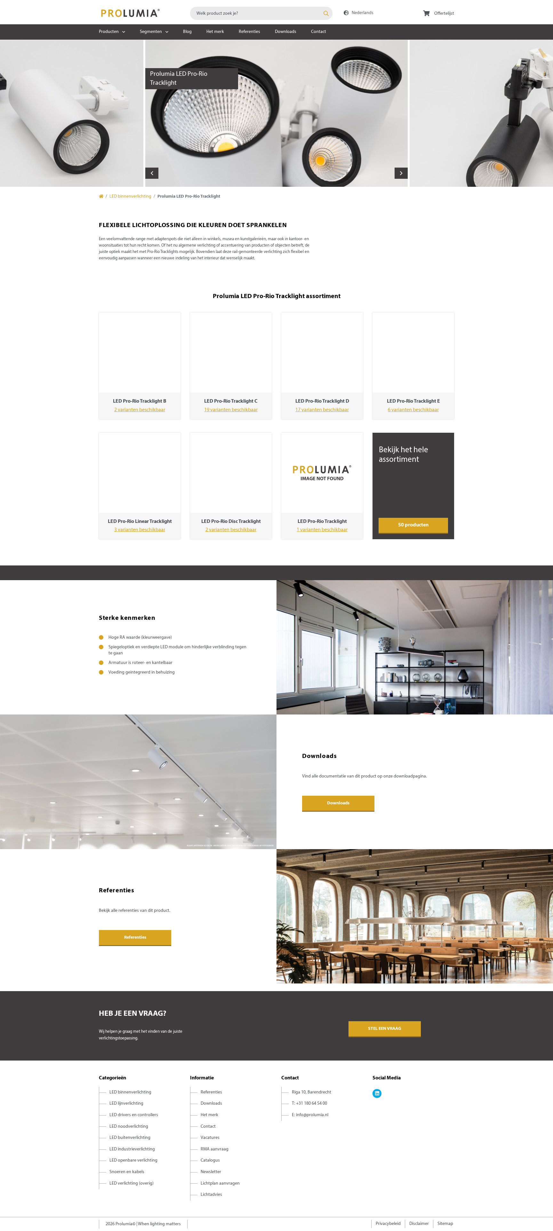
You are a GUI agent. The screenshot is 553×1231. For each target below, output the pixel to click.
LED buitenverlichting (129, 1137)
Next (401, 173)
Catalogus (210, 1160)
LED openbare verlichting (133, 1160)
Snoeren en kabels (126, 1172)
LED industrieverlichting (132, 1149)
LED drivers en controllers (133, 1115)
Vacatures (210, 1137)
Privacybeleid (388, 1223)
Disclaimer (419, 1223)
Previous (151, 173)
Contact (318, 31)
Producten (109, 31)
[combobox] (261, 13)
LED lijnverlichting (126, 1103)
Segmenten (151, 31)
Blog (187, 31)
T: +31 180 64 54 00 (309, 1103)
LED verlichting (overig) (131, 1183)
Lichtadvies (211, 1194)
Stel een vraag (384, 1028)
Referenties (249, 31)
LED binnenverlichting (130, 196)
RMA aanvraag (214, 1149)
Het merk (215, 31)
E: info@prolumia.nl (310, 1115)
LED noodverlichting (128, 1126)
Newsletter (211, 1172)
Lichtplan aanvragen (220, 1183)
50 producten (413, 525)
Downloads (285, 31)
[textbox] (261, 13)
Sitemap (445, 1223)
